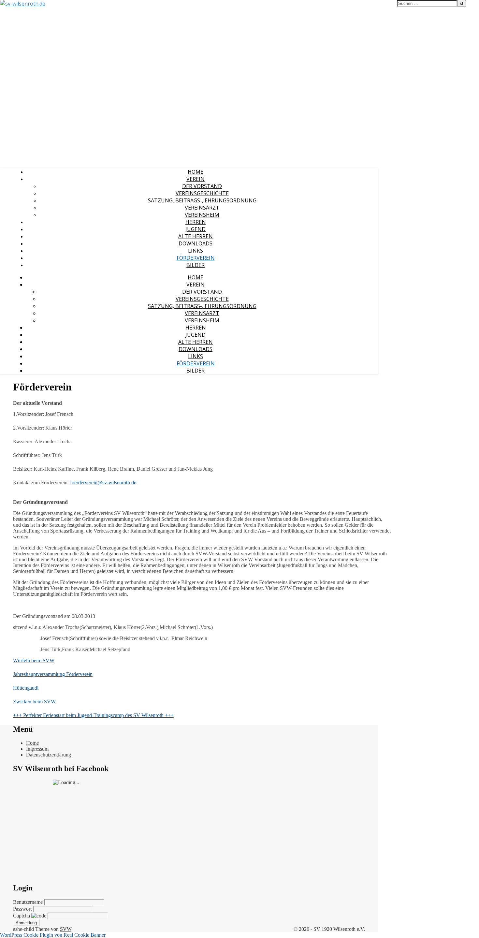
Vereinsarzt (202, 207)
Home (195, 171)
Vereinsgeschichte (202, 193)
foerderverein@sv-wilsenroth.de (103, 482)
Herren (195, 222)
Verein (195, 179)
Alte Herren (195, 236)
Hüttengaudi (25, 688)
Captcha (22, 915)
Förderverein (196, 257)
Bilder (195, 265)
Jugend (195, 229)
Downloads (195, 243)
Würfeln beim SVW (33, 660)
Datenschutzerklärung (48, 754)
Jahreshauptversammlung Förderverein (53, 674)
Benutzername (28, 902)
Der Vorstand (202, 186)
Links (195, 250)
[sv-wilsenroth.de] (22, 3)
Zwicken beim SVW (34, 701)
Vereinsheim (202, 214)
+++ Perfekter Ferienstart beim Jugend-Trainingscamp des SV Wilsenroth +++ (93, 715)
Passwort (23, 909)
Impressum (37, 749)
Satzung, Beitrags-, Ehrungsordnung (202, 200)
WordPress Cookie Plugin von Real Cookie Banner (53, 935)
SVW (65, 929)
